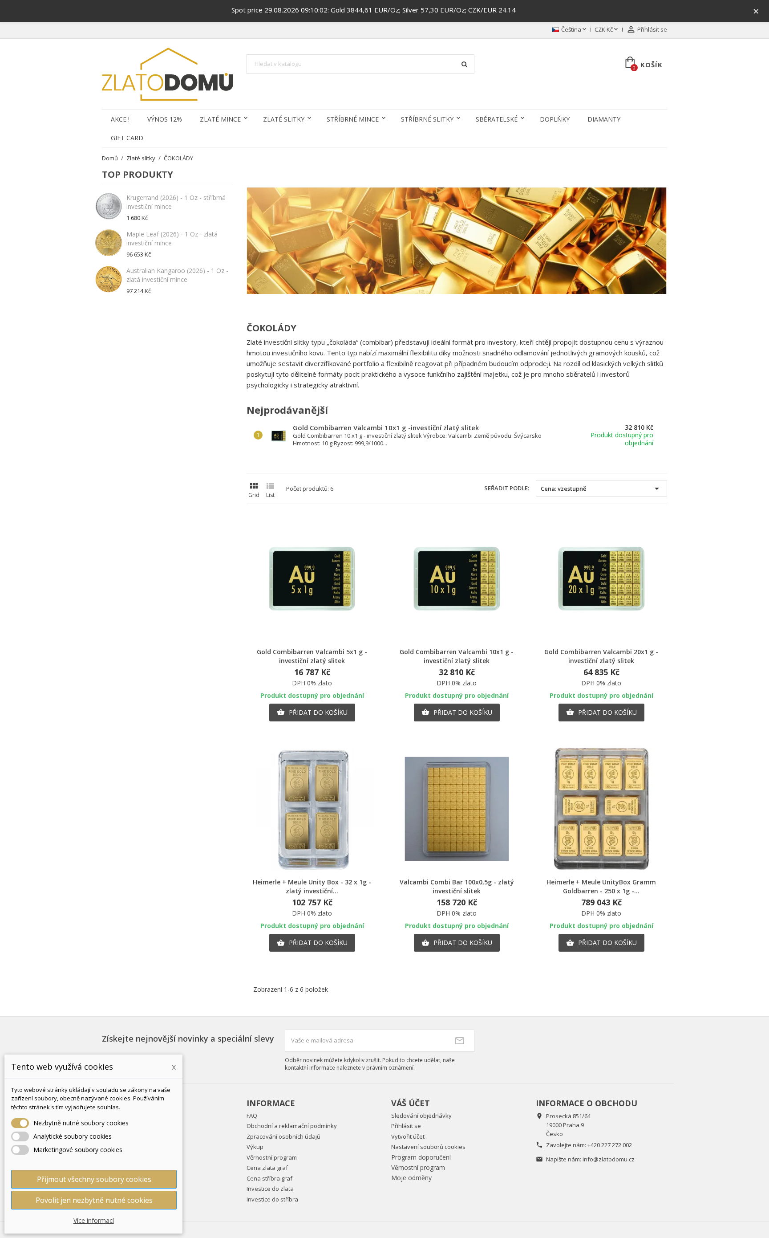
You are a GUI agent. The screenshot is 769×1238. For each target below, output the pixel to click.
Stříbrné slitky (427, 119)
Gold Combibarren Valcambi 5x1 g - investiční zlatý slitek (312, 656)
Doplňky (555, 119)
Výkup (255, 1147)
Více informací (93, 1220)
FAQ (252, 1116)
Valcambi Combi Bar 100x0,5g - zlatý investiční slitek (457, 886)
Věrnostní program (272, 1157)
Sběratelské (497, 119)
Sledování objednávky (421, 1116)
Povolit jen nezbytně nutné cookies (94, 1200)
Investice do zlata (270, 1189)
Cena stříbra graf (269, 1178)
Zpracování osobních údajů (283, 1136)
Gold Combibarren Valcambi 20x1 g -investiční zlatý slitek (601, 656)
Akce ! (120, 119)
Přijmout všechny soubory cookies (94, 1179)
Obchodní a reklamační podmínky (292, 1126)
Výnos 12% (164, 119)
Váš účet (410, 1103)
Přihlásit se (406, 1126)
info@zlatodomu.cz (609, 1159)
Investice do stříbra (272, 1199)
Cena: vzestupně (601, 488)
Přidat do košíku (312, 712)
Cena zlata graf (267, 1168)
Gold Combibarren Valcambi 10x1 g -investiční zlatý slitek (386, 427)
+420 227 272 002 (609, 1145)
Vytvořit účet (408, 1136)
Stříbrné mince (353, 119)
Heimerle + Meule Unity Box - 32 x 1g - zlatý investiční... (312, 886)
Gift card (127, 138)
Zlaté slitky (283, 119)
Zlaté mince (220, 119)
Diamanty (603, 119)
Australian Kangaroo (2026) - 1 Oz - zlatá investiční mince (177, 275)
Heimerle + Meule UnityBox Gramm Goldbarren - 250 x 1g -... (601, 886)
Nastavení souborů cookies (428, 1147)
